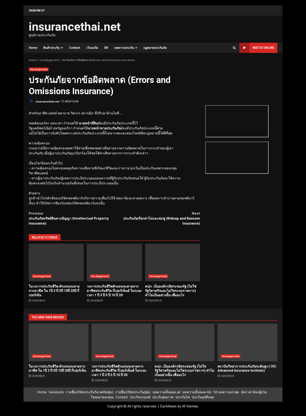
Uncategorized (38, 69)
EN (106, 47)
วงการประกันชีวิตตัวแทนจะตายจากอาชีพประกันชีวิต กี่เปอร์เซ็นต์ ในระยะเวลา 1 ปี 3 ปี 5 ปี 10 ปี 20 (114, 262)
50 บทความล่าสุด (226, 392)
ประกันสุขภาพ (162, 397)
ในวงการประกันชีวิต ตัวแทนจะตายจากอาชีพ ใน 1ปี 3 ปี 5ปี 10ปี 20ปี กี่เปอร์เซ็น (56, 262)
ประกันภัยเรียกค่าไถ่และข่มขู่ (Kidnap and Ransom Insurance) (161, 218)
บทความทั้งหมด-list (196, 392)
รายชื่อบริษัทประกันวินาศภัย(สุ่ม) (89, 392)
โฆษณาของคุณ (102, 397)
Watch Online (263, 47)
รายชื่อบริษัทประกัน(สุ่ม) (133, 392)
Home (33, 47)
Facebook (56, 392)
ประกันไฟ (182, 397)
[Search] (234, 48)
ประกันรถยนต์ (140, 397)
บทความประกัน (124, 47)
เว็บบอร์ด (92, 47)
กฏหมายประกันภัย (155, 47)
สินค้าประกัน (51, 47)
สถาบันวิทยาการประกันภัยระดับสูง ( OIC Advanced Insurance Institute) (247, 342)
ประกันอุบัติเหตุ (203, 397)
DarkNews (168, 406)
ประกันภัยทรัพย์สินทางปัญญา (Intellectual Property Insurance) (69, 218)
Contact (74, 47)
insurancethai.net (75, 27)
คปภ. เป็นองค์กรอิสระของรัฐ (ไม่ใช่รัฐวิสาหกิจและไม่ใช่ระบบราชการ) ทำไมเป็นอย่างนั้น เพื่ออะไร (172, 262)
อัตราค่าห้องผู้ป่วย (254, 392)
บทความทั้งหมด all (166, 392)
